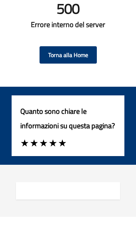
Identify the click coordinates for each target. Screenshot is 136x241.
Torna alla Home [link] (68, 55)
